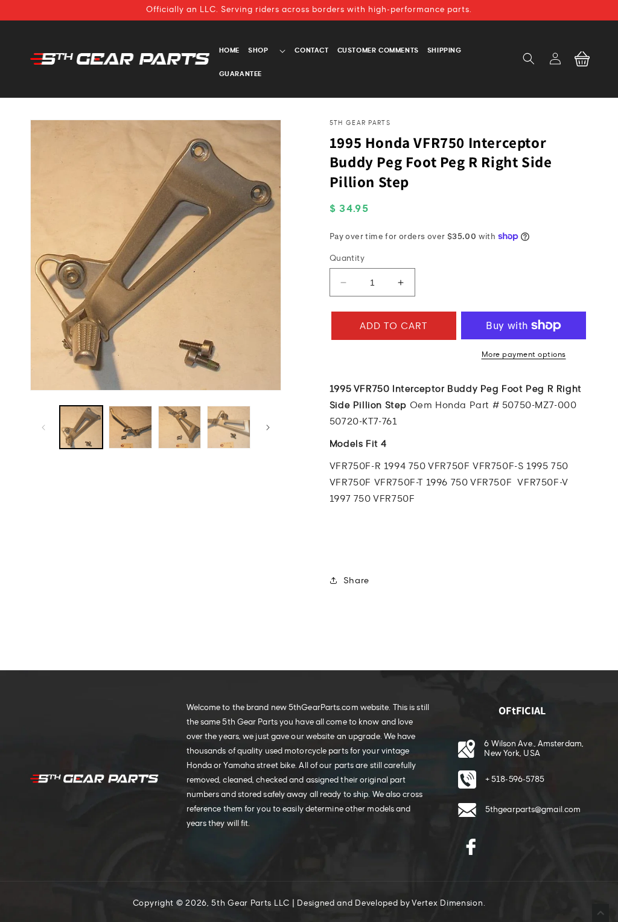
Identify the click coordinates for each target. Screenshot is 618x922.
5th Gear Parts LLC (250, 903)
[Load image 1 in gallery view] (81, 427)
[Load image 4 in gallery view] (228, 427)
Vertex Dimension (447, 903)
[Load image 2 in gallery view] (130, 427)
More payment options (524, 354)
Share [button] (356, 580)
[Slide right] (268, 427)
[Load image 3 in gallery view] (179, 427)
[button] (528, 58)
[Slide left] (43, 427)
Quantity (347, 258)
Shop (258, 50)
